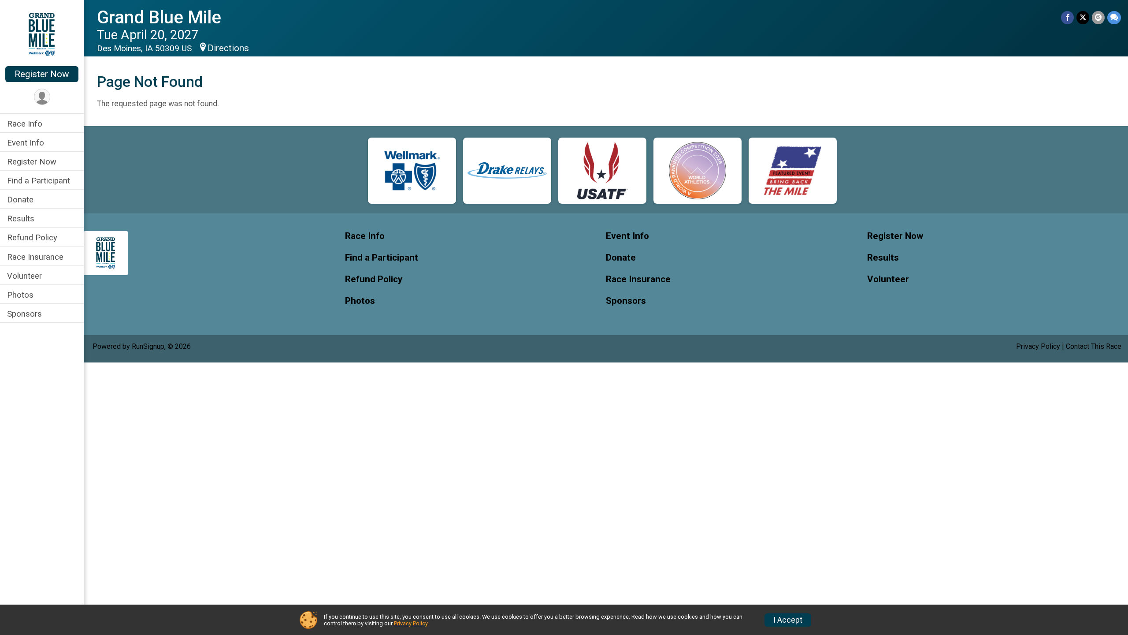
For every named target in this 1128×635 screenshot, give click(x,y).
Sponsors (24, 313)
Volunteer (24, 275)
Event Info (25, 142)
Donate (20, 199)
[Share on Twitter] (1082, 17)
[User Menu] (42, 97)
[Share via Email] (1098, 17)
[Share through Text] (1114, 17)
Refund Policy (32, 237)
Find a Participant (38, 180)
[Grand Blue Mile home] (41, 33)
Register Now (42, 74)
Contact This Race (1093, 346)
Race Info (24, 123)
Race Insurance (35, 256)
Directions (228, 48)
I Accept (787, 620)
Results (20, 218)
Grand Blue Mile (159, 17)
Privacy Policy (1038, 346)
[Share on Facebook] (1067, 17)
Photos (20, 294)
